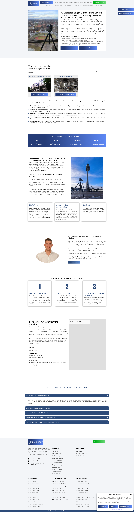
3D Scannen (47, 5)
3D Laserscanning (57, 5)
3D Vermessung (67, 5)
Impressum (120, 509)
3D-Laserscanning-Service (39, 101)
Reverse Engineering (88, 5)
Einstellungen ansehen (125, 506)
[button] (131, 494)
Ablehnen (113, 506)
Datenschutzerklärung (113, 509)
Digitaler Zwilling (78, 5)
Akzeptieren (103, 506)
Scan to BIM (98, 5)
